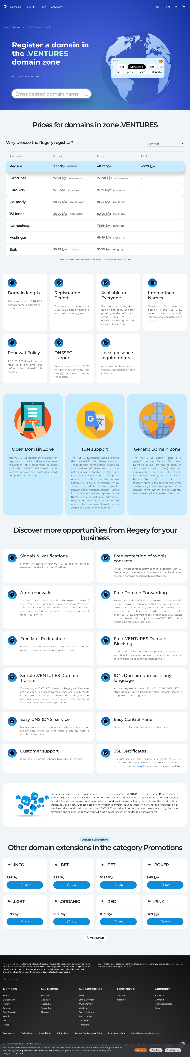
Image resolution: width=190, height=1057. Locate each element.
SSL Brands (49, 989)
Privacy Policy (63, 1033)
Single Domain (86, 999)
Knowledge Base (163, 1003)
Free (81, 995)
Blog (157, 1008)
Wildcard (83, 1008)
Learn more (18, 1053)
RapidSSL (46, 1003)
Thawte (45, 1012)
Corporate (84, 1024)
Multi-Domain (86, 1003)
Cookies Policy (27, 1033)
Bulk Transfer (9, 1012)
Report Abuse (9, 1033)
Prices (6, 1024)
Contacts (159, 999)
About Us (160, 995)
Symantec (46, 1008)
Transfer (7, 1008)
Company (162, 989)
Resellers (121, 995)
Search (6, 995)
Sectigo (45, 995)
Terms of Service (128, 966)
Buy (27, 884)
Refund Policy (45, 1033)
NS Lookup (8, 1020)
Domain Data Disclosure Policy (88, 1033)
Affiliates (121, 999)
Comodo (136, 766)
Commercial (85, 1020)
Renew (6, 1003)
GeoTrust (119, 766)
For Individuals (86, 1012)
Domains (10, 989)
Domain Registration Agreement (145, 1033)
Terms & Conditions (116, 1033)
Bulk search (9, 999)
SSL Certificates (90, 989)
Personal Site (85, 1016)
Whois (6, 1016)
